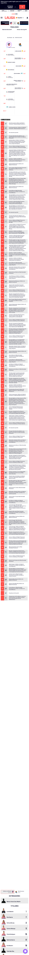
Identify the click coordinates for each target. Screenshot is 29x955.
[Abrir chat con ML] (25, 951)
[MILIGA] (26, 17)
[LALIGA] (10, 17)
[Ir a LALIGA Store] (14, 14)
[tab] (7, 892)
